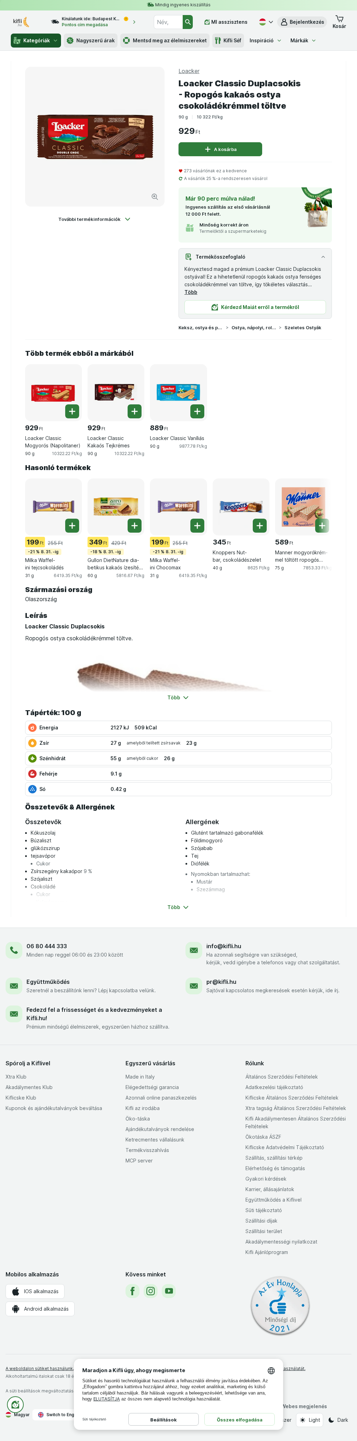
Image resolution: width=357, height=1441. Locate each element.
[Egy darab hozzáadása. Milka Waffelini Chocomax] (197, 526)
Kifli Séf (232, 40)
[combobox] (168, 22)
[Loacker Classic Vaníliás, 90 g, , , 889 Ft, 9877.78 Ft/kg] (178, 392)
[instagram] (151, 1291)
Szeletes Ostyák (302, 327)
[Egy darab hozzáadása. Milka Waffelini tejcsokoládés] (72, 526)
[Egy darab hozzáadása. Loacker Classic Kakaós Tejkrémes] (135, 411)
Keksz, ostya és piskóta (200, 327)
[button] (302, 22)
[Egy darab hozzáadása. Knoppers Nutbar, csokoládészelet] (260, 526)
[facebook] (132, 1291)
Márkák (299, 40)
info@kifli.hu (223, 946)
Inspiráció (262, 40)
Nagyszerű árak (95, 40)
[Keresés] (188, 22)
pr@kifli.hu (221, 981)
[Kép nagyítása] (154, 196)
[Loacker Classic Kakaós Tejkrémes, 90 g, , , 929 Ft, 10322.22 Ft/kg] (116, 392)
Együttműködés (48, 981)
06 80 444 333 (46, 946)
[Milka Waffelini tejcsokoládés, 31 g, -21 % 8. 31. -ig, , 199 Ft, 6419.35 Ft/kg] (53, 506)
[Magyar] (265, 22)
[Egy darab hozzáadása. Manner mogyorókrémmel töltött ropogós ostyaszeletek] (322, 526)
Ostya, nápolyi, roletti (253, 327)
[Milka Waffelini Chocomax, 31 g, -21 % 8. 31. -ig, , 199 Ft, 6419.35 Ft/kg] (178, 506)
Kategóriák (36, 40)
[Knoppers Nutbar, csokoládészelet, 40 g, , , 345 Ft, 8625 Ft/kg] (241, 506)
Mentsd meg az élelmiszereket (170, 40)
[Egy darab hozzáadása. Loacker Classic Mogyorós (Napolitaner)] (72, 411)
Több (190, 292)
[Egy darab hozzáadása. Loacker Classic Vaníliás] (197, 411)
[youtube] (169, 1291)
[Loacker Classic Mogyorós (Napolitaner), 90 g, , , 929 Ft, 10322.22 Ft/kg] (53, 392)
